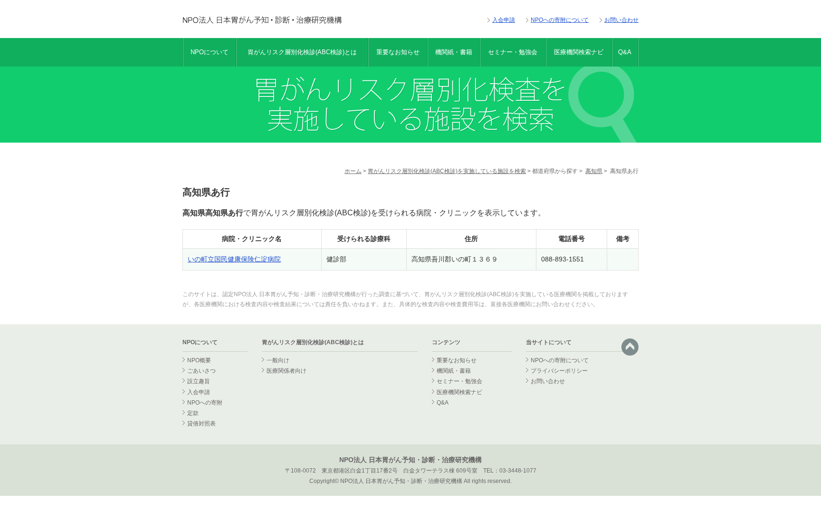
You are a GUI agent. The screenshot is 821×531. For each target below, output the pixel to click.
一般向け (278, 360)
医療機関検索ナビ (578, 52)
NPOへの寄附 (204, 402)
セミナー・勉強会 (512, 52)
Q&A (624, 52)
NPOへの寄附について (560, 20)
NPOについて (210, 52)
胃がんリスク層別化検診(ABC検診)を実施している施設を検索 (447, 171)
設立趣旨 (198, 381)
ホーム (353, 171)
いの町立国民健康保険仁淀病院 (234, 259)
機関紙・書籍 (453, 52)
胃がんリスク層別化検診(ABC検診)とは (302, 52)
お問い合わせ (621, 20)
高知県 (593, 171)
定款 (193, 413)
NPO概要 (199, 360)
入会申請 (503, 20)
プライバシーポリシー (559, 370)
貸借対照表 (201, 423)
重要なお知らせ (398, 52)
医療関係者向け (286, 370)
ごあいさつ (201, 370)
